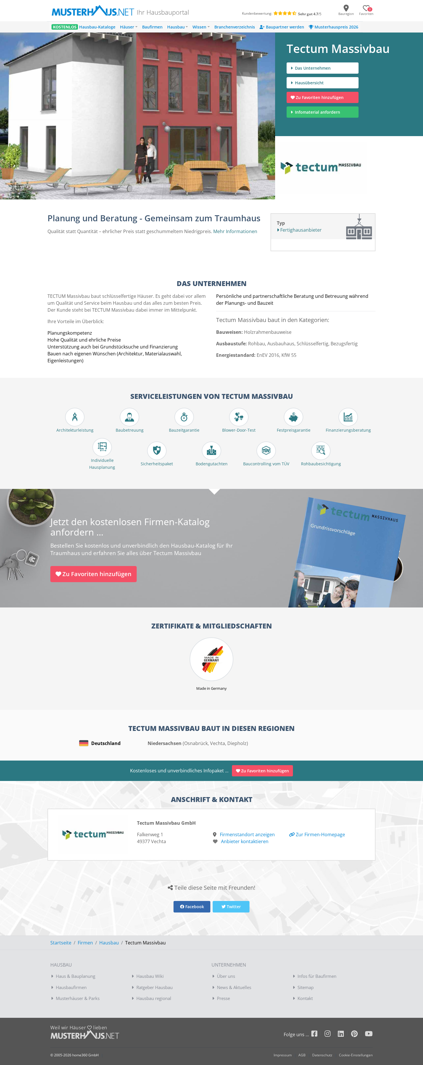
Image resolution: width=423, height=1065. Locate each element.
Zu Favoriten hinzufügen (320, 97)
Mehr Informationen (235, 231)
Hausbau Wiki (150, 976)
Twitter (233, 906)
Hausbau (109, 943)
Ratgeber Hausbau (154, 987)
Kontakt (305, 998)
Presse (223, 998)
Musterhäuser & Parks (78, 998)
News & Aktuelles (234, 987)
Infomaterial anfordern (318, 112)
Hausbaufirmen (71, 987)
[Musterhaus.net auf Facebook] (318, 1034)
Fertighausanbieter (300, 230)
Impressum (283, 1055)
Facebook (194, 906)
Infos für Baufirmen (317, 976)
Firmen (85, 943)
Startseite (60, 943)
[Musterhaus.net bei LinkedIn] (344, 1034)
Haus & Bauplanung (75, 976)
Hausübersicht (309, 82)
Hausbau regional (153, 998)
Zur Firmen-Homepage (320, 834)
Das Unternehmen (312, 68)
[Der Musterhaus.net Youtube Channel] (369, 1034)
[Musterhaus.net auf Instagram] (331, 1034)
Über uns (226, 976)
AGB (302, 1055)
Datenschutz (322, 1055)
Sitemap (306, 987)
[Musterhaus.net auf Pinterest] (358, 1034)
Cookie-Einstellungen (356, 1055)
